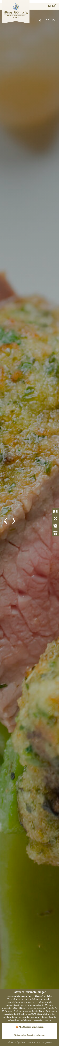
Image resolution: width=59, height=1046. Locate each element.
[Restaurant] (29, 521)
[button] (5, 521)
